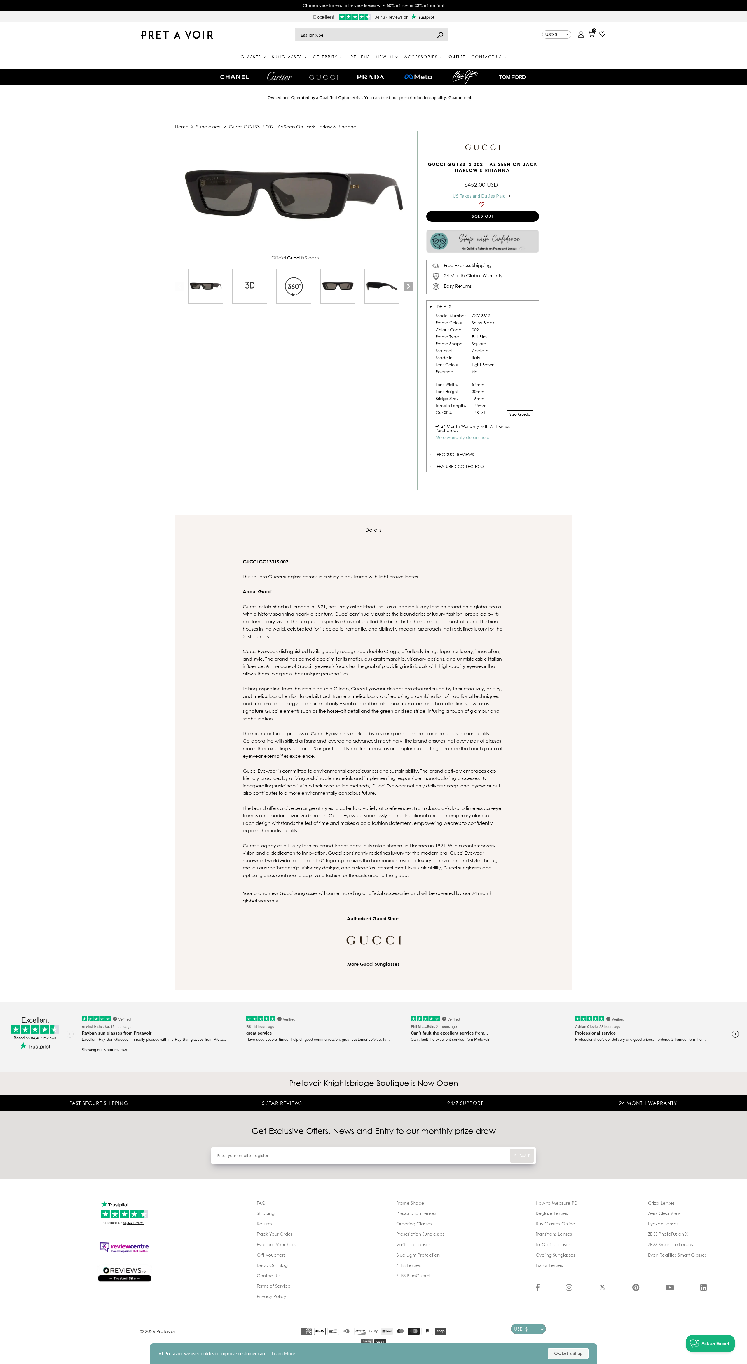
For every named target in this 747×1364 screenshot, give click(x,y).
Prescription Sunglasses (420, 1233)
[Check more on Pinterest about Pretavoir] (635, 1288)
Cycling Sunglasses (555, 1255)
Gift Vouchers (271, 1255)
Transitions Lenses (554, 1233)
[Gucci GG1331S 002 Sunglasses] (205, 286)
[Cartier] (279, 76)
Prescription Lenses (416, 1213)
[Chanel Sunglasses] (234, 77)
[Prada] (370, 77)
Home (182, 127)
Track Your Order (274, 1233)
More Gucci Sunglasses (373, 964)
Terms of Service (274, 1285)
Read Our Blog (272, 1265)
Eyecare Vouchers (276, 1244)
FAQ (261, 1203)
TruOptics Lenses (553, 1244)
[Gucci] (323, 77)
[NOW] (440, 35)
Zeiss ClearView (664, 1213)
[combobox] (371, 34)
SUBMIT (522, 1156)
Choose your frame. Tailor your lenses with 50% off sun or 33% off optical (373, 5)
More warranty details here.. (463, 437)
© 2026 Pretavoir (158, 1331)
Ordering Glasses (414, 1223)
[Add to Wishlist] (482, 204)
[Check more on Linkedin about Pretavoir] (703, 1288)
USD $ (551, 34)
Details (444, 306)
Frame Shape (410, 1203)
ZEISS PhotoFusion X (668, 1233)
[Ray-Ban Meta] (418, 77)
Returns (264, 1223)
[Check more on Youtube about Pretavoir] (670, 1288)
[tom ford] (512, 77)
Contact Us (268, 1275)
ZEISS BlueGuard (413, 1275)
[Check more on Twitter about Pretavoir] (602, 1288)
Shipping (266, 1213)
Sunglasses (208, 127)
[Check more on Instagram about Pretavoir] (569, 1288)
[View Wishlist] (602, 35)
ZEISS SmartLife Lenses (670, 1244)
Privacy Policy (271, 1296)
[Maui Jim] (465, 77)
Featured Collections (460, 466)
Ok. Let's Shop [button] (568, 1353)
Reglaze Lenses (552, 1213)
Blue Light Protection (418, 1255)
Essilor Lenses (549, 1265)
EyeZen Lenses (663, 1223)
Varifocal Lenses (413, 1244)
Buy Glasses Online (555, 1223)
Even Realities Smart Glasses (677, 1255)
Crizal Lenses (661, 1203)
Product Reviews (455, 454)
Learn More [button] (283, 1353)
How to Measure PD (556, 1203)
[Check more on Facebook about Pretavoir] (538, 1288)
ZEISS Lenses (408, 1265)
